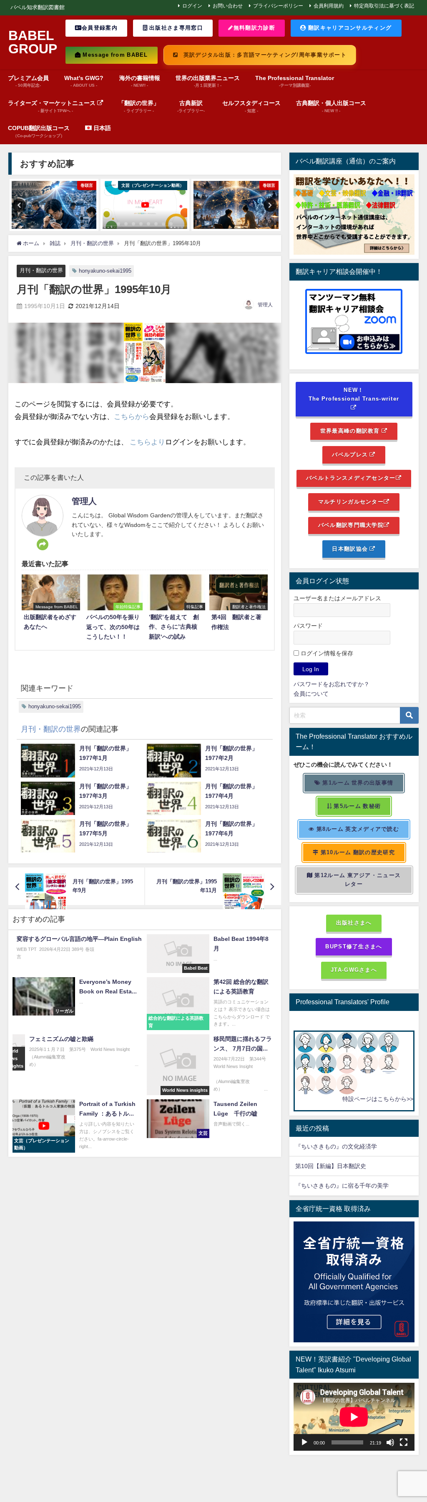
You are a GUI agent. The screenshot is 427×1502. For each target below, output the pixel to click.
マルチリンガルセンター (351, 501)
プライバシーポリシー (278, 5)
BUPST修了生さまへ (353, 946)
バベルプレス (350, 454)
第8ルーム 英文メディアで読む (356, 829)
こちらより (147, 441)
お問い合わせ (228, 5)
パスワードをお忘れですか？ (331, 684)
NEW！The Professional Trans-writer (354, 394)
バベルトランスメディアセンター (350, 478)
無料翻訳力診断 (254, 27)
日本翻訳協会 (350, 549)
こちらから (131, 416)
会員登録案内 (100, 27)
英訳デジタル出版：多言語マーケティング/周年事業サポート (264, 55)
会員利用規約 (329, 5)
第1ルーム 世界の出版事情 (357, 782)
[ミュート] (390, 1442)
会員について (311, 694)
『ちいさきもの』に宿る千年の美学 (342, 1186)
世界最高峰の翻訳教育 (351, 431)
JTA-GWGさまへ (354, 970)
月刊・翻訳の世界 (41, 270)
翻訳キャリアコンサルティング (349, 27)
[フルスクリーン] (403, 1442)
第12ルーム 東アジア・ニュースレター (357, 880)
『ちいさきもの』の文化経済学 (342, 1146)
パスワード (308, 626)
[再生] (304, 1442)
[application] (354, 1417)
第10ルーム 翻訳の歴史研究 (356, 852)
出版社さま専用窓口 (175, 27)
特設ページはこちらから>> (377, 1099)
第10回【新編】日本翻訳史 (330, 1166)
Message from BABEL (114, 55)
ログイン (192, 5)
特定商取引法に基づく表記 (384, 5)
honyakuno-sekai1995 (105, 270)
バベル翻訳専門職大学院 (351, 525)
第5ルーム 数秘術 (356, 806)
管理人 (265, 304)
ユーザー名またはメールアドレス (337, 598)
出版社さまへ (354, 922)
